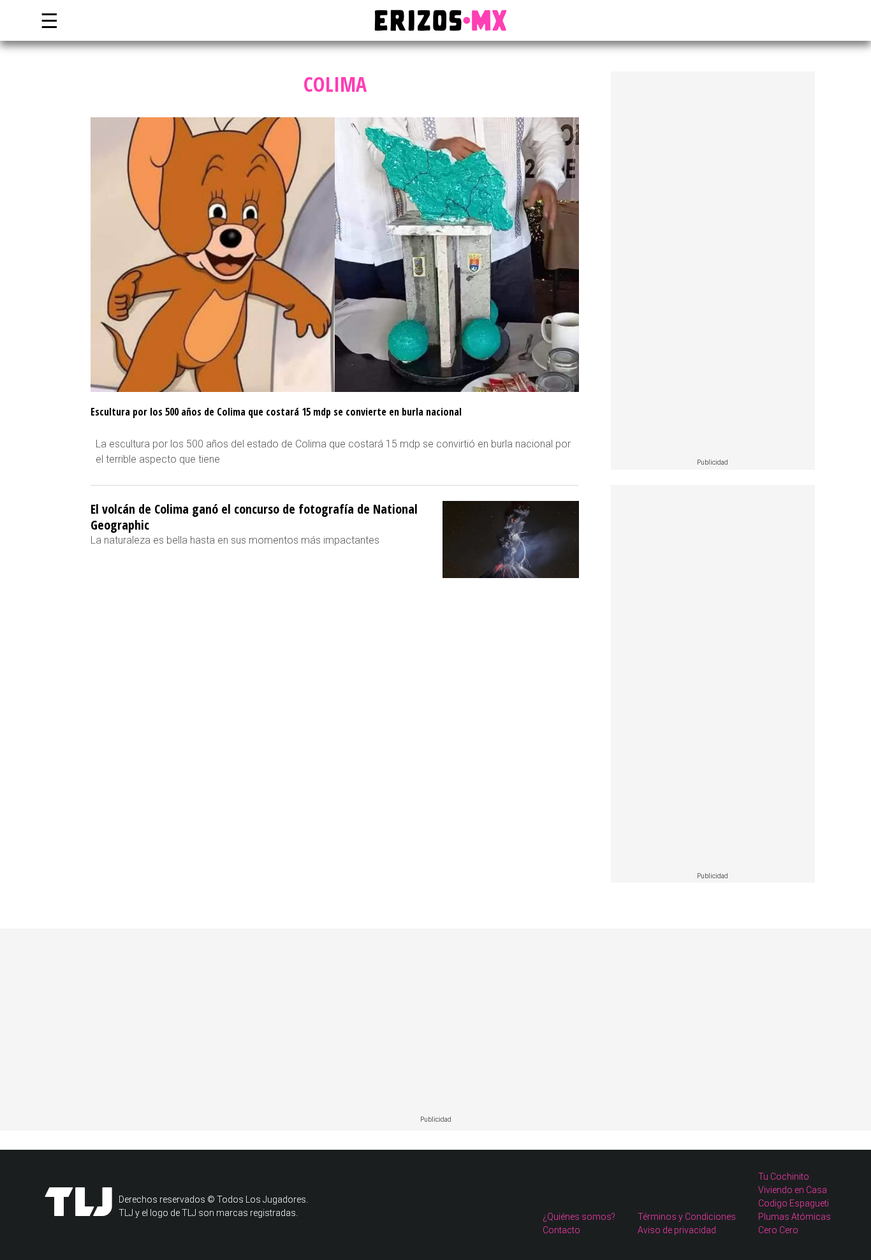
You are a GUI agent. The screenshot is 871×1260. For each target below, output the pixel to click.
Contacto (561, 1230)
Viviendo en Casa (792, 1190)
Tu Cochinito (783, 1176)
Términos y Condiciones (687, 1217)
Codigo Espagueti (793, 1203)
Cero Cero (778, 1230)
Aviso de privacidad (677, 1230)
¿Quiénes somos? (579, 1217)
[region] (713, 265)
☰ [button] (46, 20)
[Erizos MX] (435, 20)
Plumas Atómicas (794, 1217)
